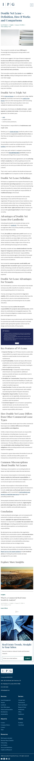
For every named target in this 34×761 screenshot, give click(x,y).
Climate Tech (21, 700)
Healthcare (21, 714)
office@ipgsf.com (5, 690)
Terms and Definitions (6, 747)
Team (2, 729)
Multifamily (21, 709)
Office (19, 712)
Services (4, 696)
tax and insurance (14, 152)
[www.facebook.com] (6, 759)
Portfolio (20, 722)
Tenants (3, 702)
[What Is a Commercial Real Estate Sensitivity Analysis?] (17, 578)
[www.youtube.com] (1, 758)
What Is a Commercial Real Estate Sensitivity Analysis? (13, 599)
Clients (20, 719)
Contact (3, 727)
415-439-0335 (4, 687)
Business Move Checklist (7, 740)
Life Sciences (21, 702)
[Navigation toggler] (31, 4)
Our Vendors (4, 745)
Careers (3, 722)
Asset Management (6, 700)
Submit (27, 658)
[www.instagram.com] (9, 759)
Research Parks (22, 707)
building (3, 146)
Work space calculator (6, 738)
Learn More (4, 608)
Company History (5, 725)
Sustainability (4, 714)
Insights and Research (6, 749)
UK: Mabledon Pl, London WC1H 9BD (10, 683)
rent (3, 117)
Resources (4, 734)
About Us (4, 719)
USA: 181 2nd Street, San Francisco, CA (11, 680)
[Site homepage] (8, 5)
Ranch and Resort (22, 705)
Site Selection (4, 712)
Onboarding (4, 742)
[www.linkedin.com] (4, 759)
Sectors (20, 696)
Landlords (3, 705)
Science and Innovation (7, 709)
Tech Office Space (5, 707)
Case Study (21, 725)
